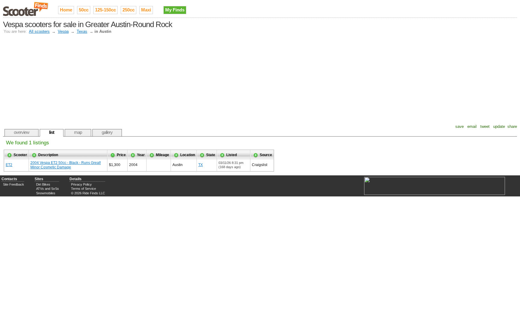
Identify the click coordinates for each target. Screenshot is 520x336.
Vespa (63, 31)
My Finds (174, 9)
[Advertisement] (260, 79)
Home (66, 9)
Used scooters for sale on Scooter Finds (26, 8)
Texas (82, 31)
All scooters (39, 31)
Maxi (146, 9)
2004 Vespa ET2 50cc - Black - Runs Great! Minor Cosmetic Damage (65, 165)
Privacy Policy (81, 184)
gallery (107, 132)
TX (200, 165)
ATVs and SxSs (47, 188)
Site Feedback (13, 184)
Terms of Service (83, 188)
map (78, 132)
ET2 (9, 165)
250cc (128, 9)
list (51, 132)
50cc (83, 9)
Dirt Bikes (43, 184)
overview (21, 132)
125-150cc (105, 9)
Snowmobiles (45, 193)
